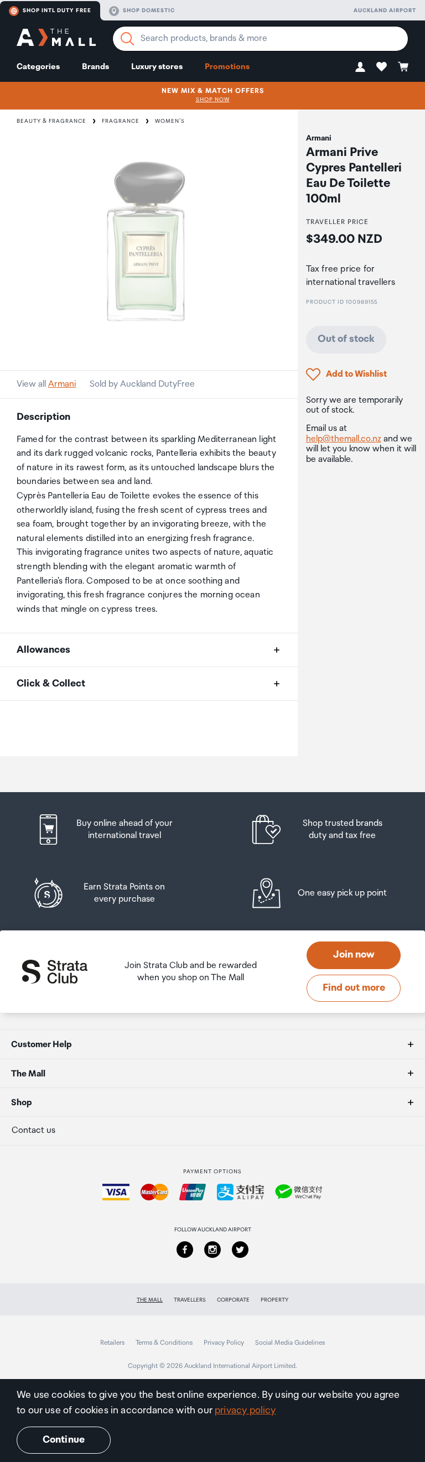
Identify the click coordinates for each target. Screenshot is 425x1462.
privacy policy (245, 1410)
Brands (95, 66)
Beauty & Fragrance (51, 121)
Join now (354, 954)
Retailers (112, 1342)
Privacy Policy (224, 1342)
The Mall (150, 1300)
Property (274, 1300)
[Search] (127, 38)
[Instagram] (212, 1249)
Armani (62, 384)
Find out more (354, 987)
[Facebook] (185, 1249)
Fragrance (120, 121)
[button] (360, 66)
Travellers (190, 1300)
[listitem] (114, 829)
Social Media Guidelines (290, 1342)
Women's (170, 121)
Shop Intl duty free (57, 10)
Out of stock (346, 339)
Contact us (33, 1130)
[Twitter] (240, 1249)
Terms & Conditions (164, 1342)
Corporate (233, 1300)
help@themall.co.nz (343, 439)
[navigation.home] (56, 39)
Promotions (227, 66)
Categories (38, 66)
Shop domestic (149, 10)
